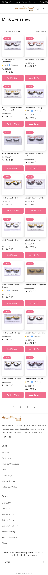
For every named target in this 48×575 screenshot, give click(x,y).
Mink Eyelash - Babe (11, 198)
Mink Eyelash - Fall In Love (34, 154)
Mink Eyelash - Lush (33, 240)
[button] (3, 9)
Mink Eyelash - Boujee (34, 59)
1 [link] (13, 407)
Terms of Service (9, 537)
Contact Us (7, 503)
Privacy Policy (8, 514)
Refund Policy (8, 520)
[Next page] (34, 407)
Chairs (5, 470)
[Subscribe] (43, 562)
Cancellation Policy (10, 526)
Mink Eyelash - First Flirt (35, 285)
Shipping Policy (8, 531)
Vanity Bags (7, 475)
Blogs (4, 543)
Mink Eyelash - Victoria (35, 333)
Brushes (5, 452)
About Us (6, 508)
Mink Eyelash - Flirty (33, 107)
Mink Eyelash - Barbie (11, 379)
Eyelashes (6, 458)
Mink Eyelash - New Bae (35, 198)
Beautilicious (27, 574)
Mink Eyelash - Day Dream (10, 286)
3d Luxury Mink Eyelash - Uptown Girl (12, 108)
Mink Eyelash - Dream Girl (11, 241)
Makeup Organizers (10, 464)
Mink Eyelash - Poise (11, 333)
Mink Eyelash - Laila (10, 153)
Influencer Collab (9, 487)
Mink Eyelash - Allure (34, 379)
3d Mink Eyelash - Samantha (9, 60)
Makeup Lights (8, 481)
